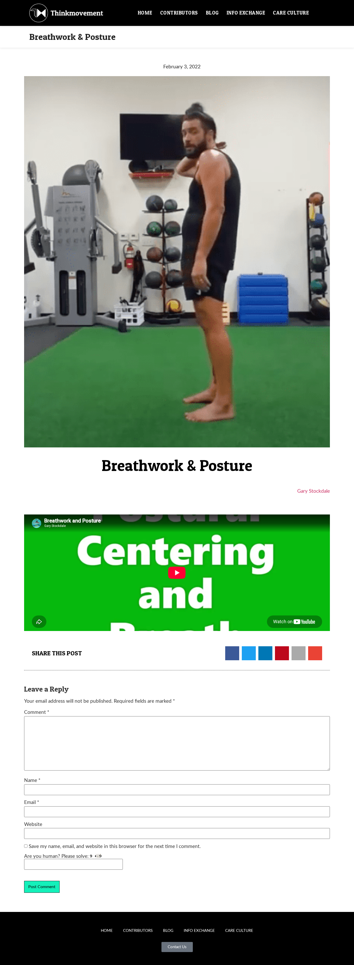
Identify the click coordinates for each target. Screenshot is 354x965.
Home (145, 13)
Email (31, 802)
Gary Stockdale (313, 491)
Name (32, 780)
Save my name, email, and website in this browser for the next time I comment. (115, 846)
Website (33, 824)
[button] (319, 13)
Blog (212, 13)
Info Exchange (245, 13)
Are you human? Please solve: (57, 856)
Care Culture (291, 13)
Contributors (179, 13)
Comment (36, 712)
